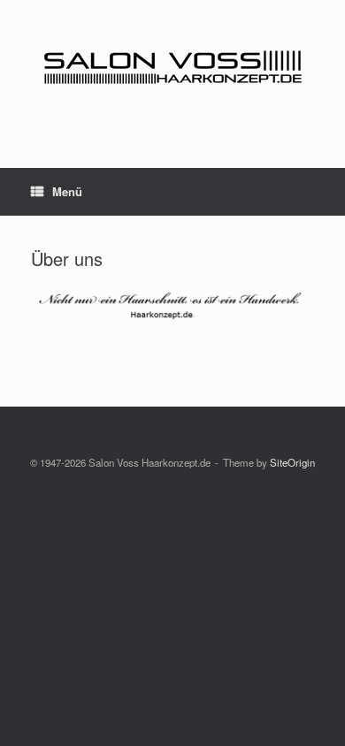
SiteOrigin (292, 462)
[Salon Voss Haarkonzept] (172, 71)
